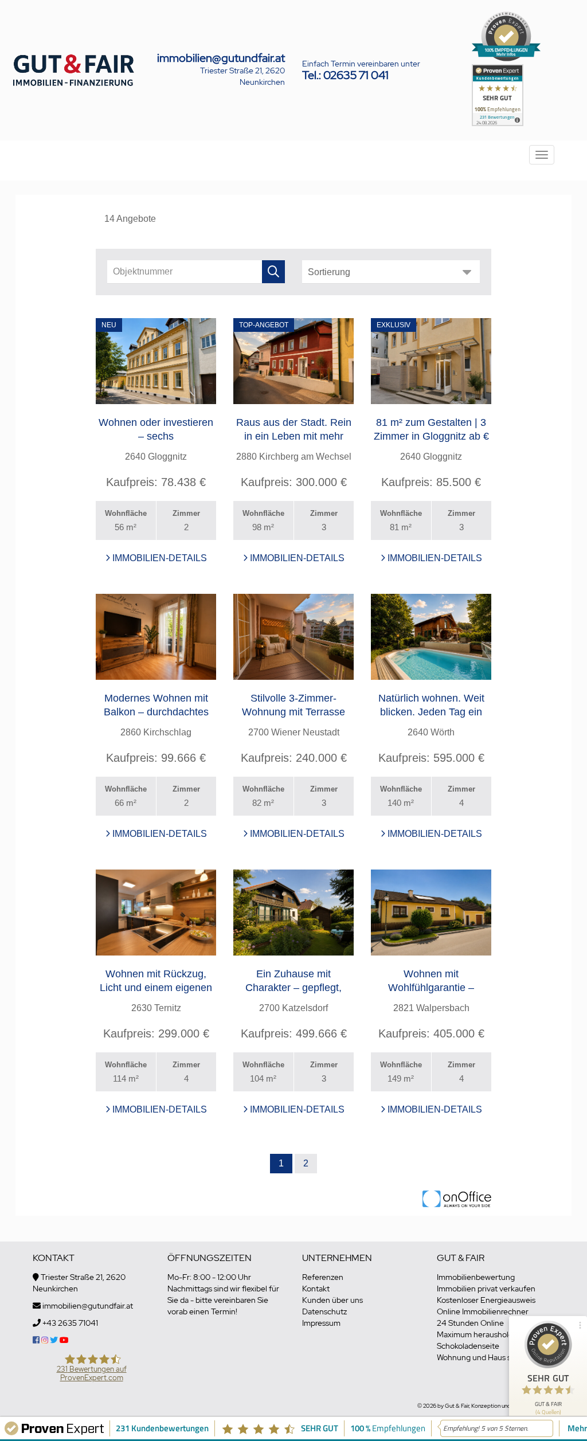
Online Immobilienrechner (483, 1311)
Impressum (321, 1323)
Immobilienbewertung (476, 1277)
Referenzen (322, 1277)
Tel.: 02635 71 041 (345, 75)
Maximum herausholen (477, 1334)
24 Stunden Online (470, 1323)
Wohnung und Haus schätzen (488, 1357)
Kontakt (316, 1288)
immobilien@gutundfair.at (221, 57)
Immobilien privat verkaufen (486, 1288)
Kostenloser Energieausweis (486, 1300)
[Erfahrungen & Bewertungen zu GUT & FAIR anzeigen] (497, 94)
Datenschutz (324, 1311)
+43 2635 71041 (70, 1323)
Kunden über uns (332, 1300)
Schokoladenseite (468, 1346)
